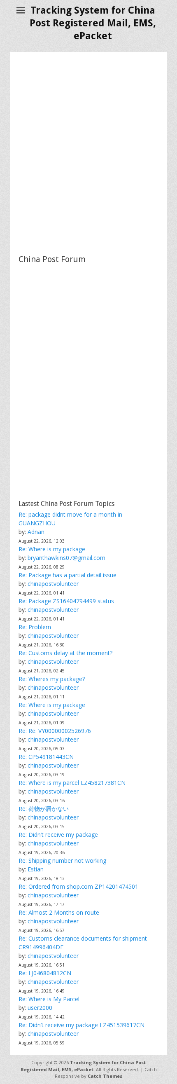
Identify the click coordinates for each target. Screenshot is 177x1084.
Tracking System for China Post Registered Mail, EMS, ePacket (93, 23)
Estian (36, 869)
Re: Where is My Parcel (49, 999)
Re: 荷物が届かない (44, 808)
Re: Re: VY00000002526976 (55, 731)
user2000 (40, 1007)
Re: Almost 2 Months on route (59, 912)
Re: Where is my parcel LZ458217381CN (72, 783)
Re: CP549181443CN (46, 757)
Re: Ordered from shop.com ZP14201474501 (78, 886)
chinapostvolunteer (53, 584)
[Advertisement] (88, 152)
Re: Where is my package (52, 549)
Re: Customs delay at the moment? (65, 653)
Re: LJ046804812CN (45, 973)
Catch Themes (105, 1076)
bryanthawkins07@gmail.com (66, 558)
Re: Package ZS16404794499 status (66, 601)
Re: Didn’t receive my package (58, 834)
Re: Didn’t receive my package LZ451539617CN (81, 1025)
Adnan (36, 532)
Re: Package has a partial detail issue (67, 575)
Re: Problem (35, 627)
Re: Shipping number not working (62, 860)
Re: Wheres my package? (52, 679)
